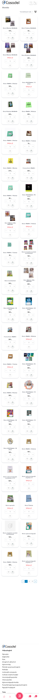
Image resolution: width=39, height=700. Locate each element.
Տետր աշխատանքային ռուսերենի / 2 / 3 (10, 477)
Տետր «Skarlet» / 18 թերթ (10, 195)
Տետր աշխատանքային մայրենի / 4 (29, 477)
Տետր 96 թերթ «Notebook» (29, 55)
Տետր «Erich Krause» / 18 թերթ (28, 392)
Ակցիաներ (5, 657)
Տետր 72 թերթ (29, 505)
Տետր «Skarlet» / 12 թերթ (29, 141)
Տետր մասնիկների (10, 280)
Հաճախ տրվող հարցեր (10, 674)
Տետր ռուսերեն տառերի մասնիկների (29, 252)
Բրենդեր (5, 669)
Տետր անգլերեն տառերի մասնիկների (10, 533)
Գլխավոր (5, 654)
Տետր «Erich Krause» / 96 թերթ (28, 195)
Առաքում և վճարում (9, 662)
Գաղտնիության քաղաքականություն (14, 685)
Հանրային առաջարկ (9, 672)
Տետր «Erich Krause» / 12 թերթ (28, 83)
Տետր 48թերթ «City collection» (10, 223)
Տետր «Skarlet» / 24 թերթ (10, 83)
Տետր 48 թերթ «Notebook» (10, 28)
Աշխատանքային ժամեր (10, 682)
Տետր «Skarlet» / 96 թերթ (10, 392)
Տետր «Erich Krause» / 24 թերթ (10, 309)
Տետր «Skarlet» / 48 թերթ (29, 111)
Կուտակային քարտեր (9, 677)
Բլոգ (3, 659)
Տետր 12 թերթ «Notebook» (29, 28)
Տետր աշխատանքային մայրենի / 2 (29, 561)
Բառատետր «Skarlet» (29, 168)
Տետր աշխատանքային (29, 533)
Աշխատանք (6, 664)
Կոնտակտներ (7, 680)
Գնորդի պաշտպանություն (11, 667)
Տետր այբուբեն (10, 505)
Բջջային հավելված (8, 687)
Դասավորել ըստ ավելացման (26, 11)
